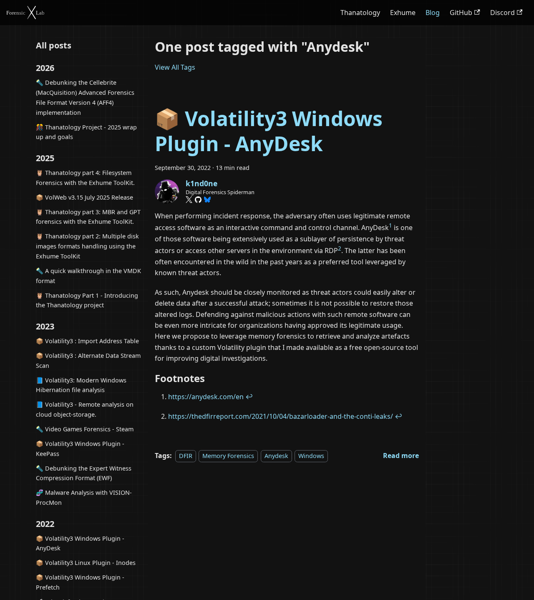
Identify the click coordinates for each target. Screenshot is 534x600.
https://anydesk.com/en (206, 396)
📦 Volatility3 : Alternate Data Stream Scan (88, 361)
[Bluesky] (207, 199)
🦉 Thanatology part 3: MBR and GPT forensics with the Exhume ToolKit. (88, 217)
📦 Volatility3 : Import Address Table (87, 341)
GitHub (461, 12)
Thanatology (360, 12)
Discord (502, 12)
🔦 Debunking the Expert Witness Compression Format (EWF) (83, 473)
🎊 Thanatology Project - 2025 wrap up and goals (86, 132)
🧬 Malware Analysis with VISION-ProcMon (84, 498)
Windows (311, 456)
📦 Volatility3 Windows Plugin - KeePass (80, 449)
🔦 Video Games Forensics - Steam (85, 429)
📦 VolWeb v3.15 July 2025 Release (84, 197)
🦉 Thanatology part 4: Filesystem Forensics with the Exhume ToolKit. (85, 178)
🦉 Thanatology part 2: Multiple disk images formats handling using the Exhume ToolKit (87, 247)
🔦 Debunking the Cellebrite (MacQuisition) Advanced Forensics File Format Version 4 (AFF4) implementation (85, 97)
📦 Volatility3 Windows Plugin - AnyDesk (80, 543)
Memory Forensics (228, 456)
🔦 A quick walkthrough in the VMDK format (88, 276)
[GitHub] (198, 199)
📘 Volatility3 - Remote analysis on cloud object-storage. (85, 410)
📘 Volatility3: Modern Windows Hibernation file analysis (81, 385)
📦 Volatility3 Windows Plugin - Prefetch (80, 583)
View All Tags (175, 67)
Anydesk (276, 456)
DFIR (185, 456)
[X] (189, 199)
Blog (433, 12)
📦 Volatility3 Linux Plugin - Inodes (86, 563)
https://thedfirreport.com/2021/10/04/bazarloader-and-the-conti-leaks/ (280, 416)
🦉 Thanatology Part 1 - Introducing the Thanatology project (87, 300)
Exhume (403, 12)
